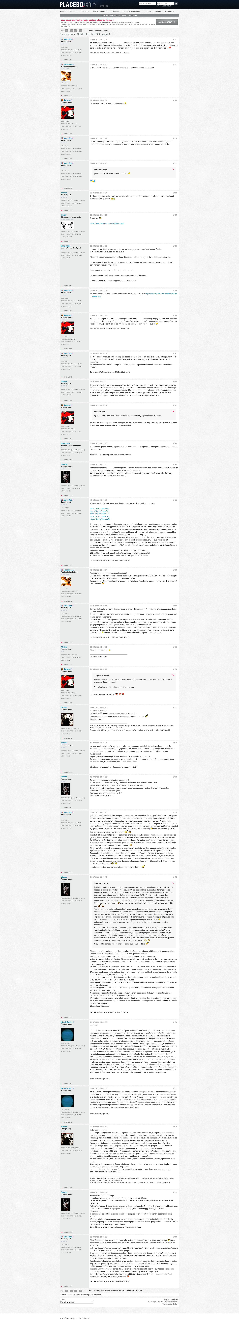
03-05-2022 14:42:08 (98, 290)
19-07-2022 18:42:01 (98, 742)
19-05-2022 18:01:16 (98, 500)
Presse (148, 11)
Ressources (169, 11)
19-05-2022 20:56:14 (98, 570)
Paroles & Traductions (131, 11)
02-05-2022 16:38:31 (98, 100)
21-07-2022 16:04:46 (98, 1088)
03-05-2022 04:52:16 (98, 246)
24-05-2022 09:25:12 (98, 669)
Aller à (62, 1299)
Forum (72, 11)
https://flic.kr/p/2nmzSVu (99, 513)
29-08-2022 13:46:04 (98, 1192)
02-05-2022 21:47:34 (98, 192)
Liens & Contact (83, 1318)
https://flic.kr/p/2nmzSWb (100, 519)
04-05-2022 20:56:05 (98, 353)
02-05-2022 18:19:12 (98, 138)
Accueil (62, 11)
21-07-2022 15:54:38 (98, 1022)
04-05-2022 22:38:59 (98, 405)
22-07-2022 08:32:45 (98, 1126)
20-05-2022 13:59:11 (98, 605)
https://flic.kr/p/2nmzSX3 (99, 516)
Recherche (133, 15)
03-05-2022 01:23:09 (98, 215)
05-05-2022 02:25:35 (98, 443)
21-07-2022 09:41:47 (98, 877)
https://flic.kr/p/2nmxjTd (99, 511)
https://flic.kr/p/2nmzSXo (99, 508)
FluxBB (176, 1299)
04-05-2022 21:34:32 (98, 381)
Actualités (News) (101, 30)
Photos (158, 11)
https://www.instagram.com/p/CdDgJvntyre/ (107, 223)
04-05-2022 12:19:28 (98, 315)
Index (103, 15)
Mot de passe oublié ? (164, 6)
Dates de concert (99, 11)
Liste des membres (113, 15)
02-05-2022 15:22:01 (98, 39)
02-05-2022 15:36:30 (98, 64)
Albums (116, 11)
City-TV (125, 15)
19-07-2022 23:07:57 (98, 777)
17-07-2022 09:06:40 (98, 707)
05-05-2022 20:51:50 (98, 464)
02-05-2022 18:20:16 (98, 163)
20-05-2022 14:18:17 (98, 647)
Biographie (85, 11)
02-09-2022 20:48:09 (98, 1237)
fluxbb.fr (176, 1304)
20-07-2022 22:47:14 (98, 812)
